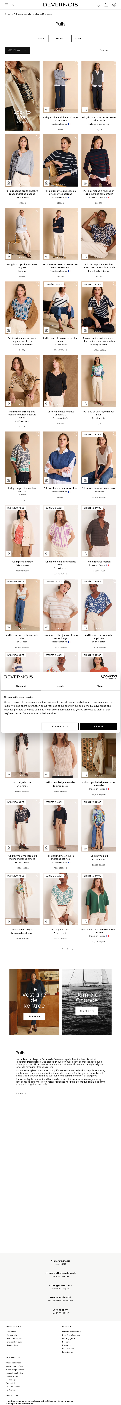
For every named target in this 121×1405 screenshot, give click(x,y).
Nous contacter (12, 1345)
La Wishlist (10, 1390)
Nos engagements (70, 1338)
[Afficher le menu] (6, 4)
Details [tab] (60, 686)
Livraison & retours (14, 1342)
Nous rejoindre (68, 1349)
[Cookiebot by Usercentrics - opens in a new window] (103, 677)
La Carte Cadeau (13, 1386)
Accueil (8, 14)
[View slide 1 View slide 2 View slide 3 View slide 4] (60, 87)
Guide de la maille (14, 1363)
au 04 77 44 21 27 (60, 1311)
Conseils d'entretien (14, 1373)
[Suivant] (72, 950)
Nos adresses (67, 1342)
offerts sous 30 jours (60, 1287)
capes (23, 1070)
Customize (58, 726)
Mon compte (11, 1335)
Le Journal (66, 1345)
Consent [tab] (21, 686)
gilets (33, 1070)
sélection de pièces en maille (79, 1088)
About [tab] (100, 686)
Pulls (41, 38)
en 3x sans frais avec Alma (61, 1299)
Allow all (98, 726)
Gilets (60, 38)
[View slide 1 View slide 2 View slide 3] (22, 531)
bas (62, 1079)
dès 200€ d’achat (60, 1275)
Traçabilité (10, 1383)
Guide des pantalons (15, 1369)
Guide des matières (14, 1366)
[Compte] (114, 4)
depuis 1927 (60, 1263)
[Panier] (106, 4)
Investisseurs (67, 1352)
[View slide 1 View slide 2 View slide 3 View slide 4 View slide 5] (60, 160)
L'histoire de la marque (71, 1332)
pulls (23, 1059)
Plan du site (11, 1332)
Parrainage (11, 1380)
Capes (79, 38)
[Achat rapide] (46, 109)
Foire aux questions (14, 1338)
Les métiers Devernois (71, 1335)
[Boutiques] (98, 4)
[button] (13, 4)
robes (84, 1079)
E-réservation (12, 1376)
